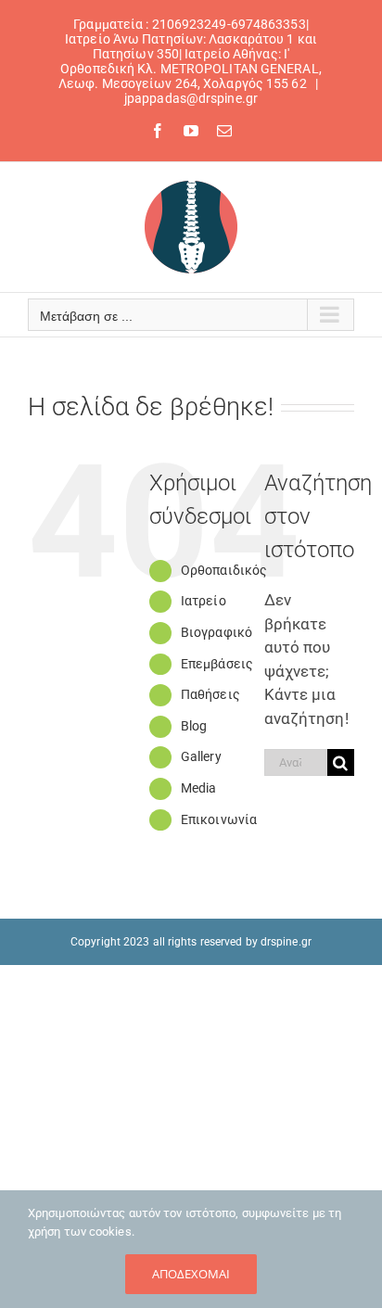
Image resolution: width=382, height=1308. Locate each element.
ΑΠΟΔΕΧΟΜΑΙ (191, 1273)
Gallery (201, 756)
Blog (194, 725)
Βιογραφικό (216, 632)
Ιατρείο (203, 600)
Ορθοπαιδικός (224, 570)
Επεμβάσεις (217, 663)
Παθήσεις (210, 694)
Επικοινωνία (219, 819)
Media (199, 788)
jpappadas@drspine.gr (191, 98)
